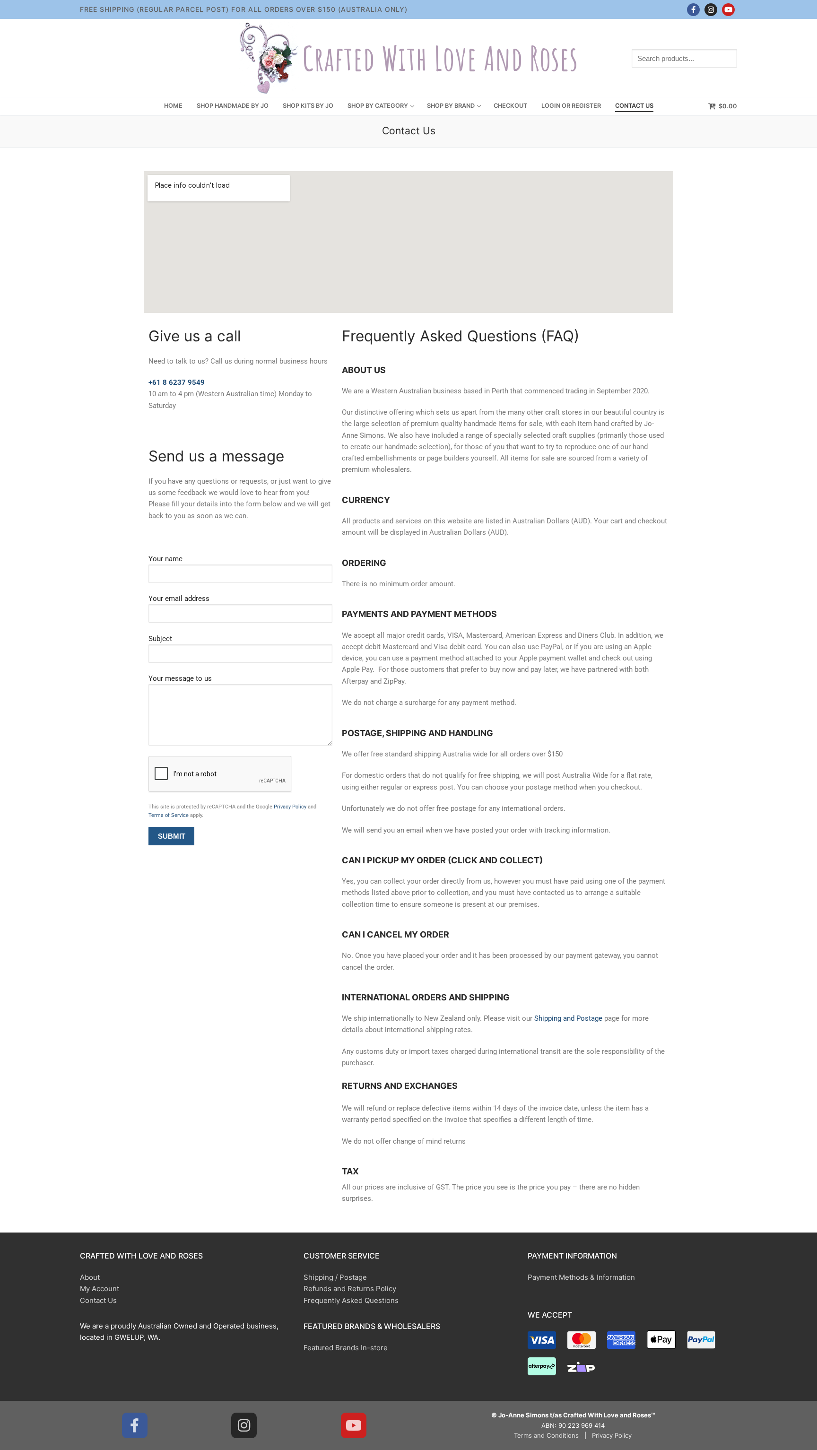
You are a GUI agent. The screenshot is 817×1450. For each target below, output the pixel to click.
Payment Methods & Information (581, 1277)
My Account (99, 1288)
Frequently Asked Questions (351, 1300)
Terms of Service (168, 815)
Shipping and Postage (568, 1018)
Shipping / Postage (335, 1277)
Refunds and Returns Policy (350, 1288)
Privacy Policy (290, 807)
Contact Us (98, 1300)
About (90, 1277)
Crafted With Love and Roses (440, 58)
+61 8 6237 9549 (176, 382)
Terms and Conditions (546, 1435)
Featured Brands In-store (346, 1347)
